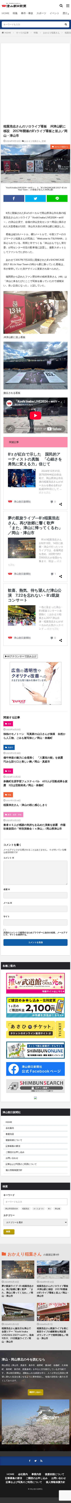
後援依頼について (14, 1140)
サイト (6, 916)
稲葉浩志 (25, 1209)
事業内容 (10, 1134)
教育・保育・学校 (15, 815)
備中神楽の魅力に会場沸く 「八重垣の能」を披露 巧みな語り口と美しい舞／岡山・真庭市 (34, 759)
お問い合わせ (12, 1158)
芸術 (44, 141)
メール (7, 903)
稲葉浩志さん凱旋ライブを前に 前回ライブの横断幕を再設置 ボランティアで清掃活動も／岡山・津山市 (53, 1333)
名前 (6, 889)
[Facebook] (13, 198)
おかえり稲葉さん (51, 32)
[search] (65, 24)
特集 (15, 13)
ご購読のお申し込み (15, 1152)
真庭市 (10, 747)
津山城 (57, 1209)
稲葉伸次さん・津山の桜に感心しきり (25, 804)
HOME (5, 13)
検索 (8, 1231)
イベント (54, 13)
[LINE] (57, 198)
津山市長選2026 (11, 1209)
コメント (8, 858)
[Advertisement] (35, 61)
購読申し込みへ (35, 1392)
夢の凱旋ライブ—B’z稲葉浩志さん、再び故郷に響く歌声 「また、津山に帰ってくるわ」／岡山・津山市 (18, 1291)
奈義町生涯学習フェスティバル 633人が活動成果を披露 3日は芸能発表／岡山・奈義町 (35, 783)
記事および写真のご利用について (21, 1164)
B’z (49, 1209)
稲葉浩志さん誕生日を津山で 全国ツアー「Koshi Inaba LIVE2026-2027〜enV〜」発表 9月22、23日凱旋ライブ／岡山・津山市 (18, 1335)
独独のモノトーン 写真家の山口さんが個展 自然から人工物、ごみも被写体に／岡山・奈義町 (34, 735)
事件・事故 (27, 13)
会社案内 (10, 1128)
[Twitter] (35, 198)
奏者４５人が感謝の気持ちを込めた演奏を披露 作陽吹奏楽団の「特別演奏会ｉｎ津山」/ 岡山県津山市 (34, 826)
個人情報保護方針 (14, 1170)
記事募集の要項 (13, 1146)
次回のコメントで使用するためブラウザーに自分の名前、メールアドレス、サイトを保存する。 (35, 934)
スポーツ (41, 13)
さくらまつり (38, 1209)
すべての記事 (22, 32)
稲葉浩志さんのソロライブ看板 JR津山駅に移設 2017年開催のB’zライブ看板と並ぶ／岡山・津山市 (53, 1291)
